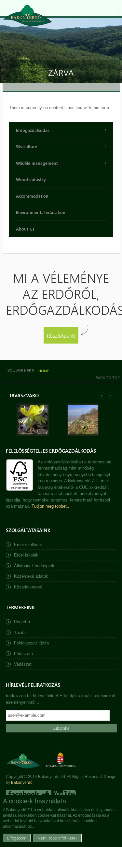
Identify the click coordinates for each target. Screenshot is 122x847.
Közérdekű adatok (31, 576)
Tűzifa (20, 632)
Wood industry (31, 179)
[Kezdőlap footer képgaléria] (33, 434)
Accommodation (32, 196)
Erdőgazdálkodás (32, 130)
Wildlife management (37, 163)
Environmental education (40, 212)
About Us (25, 229)
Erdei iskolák (26, 555)
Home (43, 371)
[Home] (27, 15)
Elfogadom (16, 837)
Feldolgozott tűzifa (31, 643)
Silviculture (26, 146)
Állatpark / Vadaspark (34, 565)
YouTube (64, 794)
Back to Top (108, 378)
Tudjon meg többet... (51, 506)
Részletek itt (61, 335)
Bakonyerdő (22, 782)
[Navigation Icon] (114, 8)
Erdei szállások (28, 544)
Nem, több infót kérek (57, 837)
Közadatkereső (28, 587)
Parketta (22, 621)
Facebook (28, 794)
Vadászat (23, 664)
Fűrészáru (23, 653)
